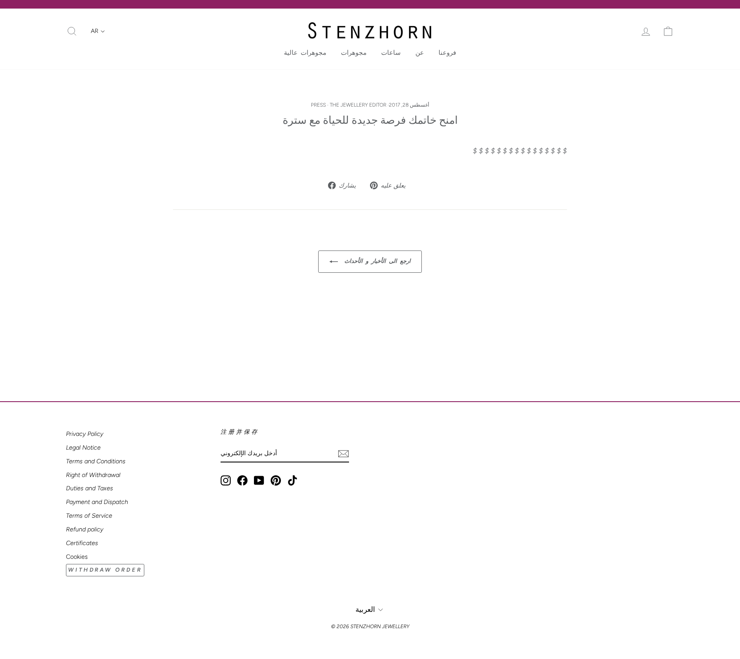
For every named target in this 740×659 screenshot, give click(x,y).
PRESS (318, 105)
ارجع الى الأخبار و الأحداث (376, 261)
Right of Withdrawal (93, 475)
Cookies (77, 557)
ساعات (391, 53)
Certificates (82, 543)
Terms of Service (89, 515)
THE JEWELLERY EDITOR (358, 105)
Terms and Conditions (95, 461)
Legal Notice (83, 447)
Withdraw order (105, 570)
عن (419, 53)
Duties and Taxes (89, 488)
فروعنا (447, 53)
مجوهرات (354, 53)
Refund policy (84, 529)
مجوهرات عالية (305, 53)
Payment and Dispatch (97, 502)
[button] (98, 31)
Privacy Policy (84, 434)
